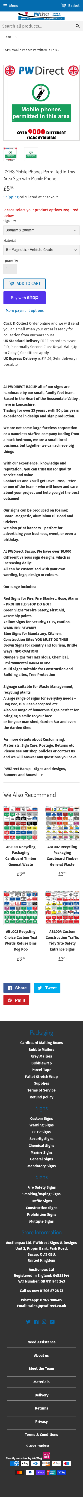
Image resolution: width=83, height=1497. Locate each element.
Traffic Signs (41, 1201)
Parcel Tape (41, 1070)
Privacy (41, 1421)
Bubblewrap (41, 1063)
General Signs (41, 1159)
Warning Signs (42, 1125)
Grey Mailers (41, 1056)
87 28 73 (56, 1291)
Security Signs (41, 1139)
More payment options (25, 310)
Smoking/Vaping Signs (41, 1194)
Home (7, 37)
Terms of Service (41, 1090)
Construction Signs (41, 1208)
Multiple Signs (41, 1221)
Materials (41, 1382)
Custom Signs (41, 1118)
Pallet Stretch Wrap (41, 1077)
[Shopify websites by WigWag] (46, 1458)
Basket (74, 5)
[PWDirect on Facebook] (36, 1322)
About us (41, 1355)
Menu (13, 5)
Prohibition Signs (41, 1214)
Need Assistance (41, 1342)
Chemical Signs (41, 1145)
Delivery (41, 1395)
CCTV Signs (41, 1132)
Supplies (41, 1083)
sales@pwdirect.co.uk (47, 1306)
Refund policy (41, 1097)
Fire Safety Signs (41, 1187)
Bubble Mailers (41, 1049)
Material (9, 241)
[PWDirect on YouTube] (52, 1322)
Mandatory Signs (41, 1166)
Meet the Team (41, 1368)
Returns (41, 1408)
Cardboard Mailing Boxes (41, 1043)
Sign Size (10, 221)
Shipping (10, 197)
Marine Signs (42, 1152)
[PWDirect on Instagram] (44, 1322)
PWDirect (43, 1445)
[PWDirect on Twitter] (28, 1322)
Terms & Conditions (41, 1434)
